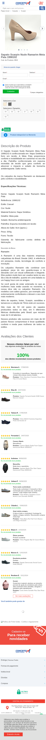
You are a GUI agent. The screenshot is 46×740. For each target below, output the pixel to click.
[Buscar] (42, 8)
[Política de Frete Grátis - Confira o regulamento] (23, 622)
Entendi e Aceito (13, 734)
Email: (5, 78)
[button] (18, 49)
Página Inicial (5, 11)
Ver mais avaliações (23, 596)
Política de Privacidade (28, 729)
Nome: (5, 72)
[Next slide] (42, 28)
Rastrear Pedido (13, 660)
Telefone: (32, 72)
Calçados (15, 11)
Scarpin (23, 11)
